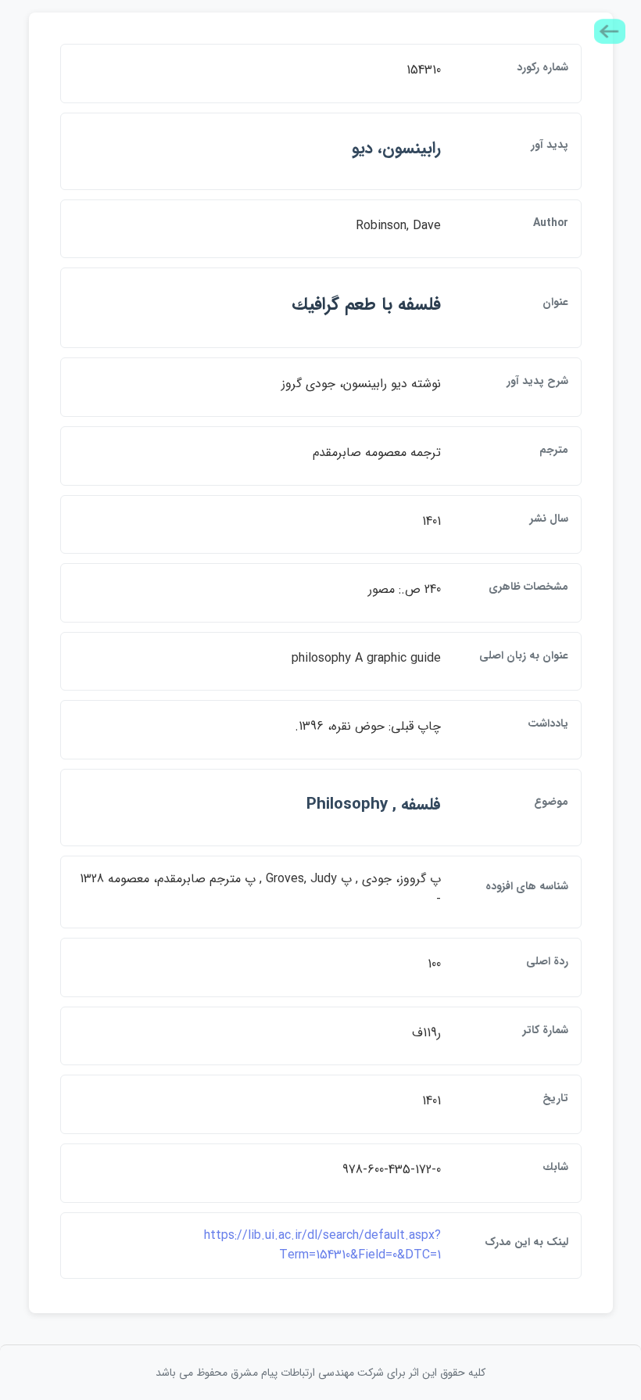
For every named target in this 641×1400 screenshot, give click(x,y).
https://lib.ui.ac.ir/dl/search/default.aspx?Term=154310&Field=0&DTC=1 (322, 1245)
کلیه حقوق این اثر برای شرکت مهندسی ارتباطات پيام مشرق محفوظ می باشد (320, 1372)
